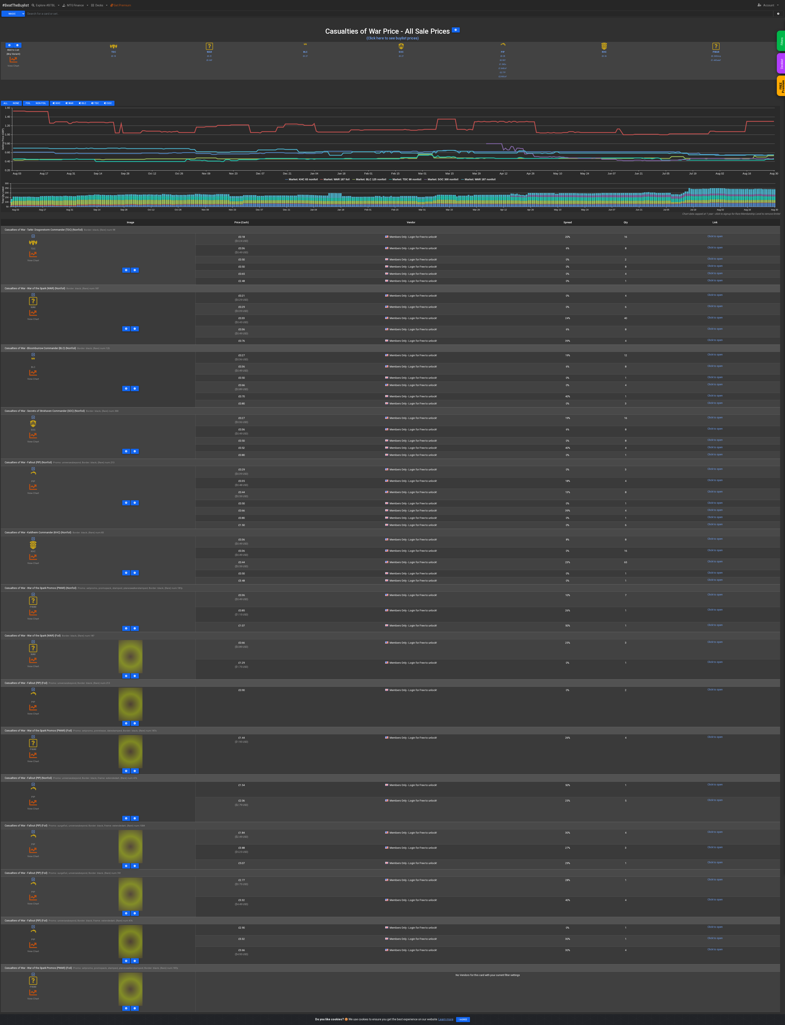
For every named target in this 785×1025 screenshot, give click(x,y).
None (16, 103)
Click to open (715, 236)
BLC (83, 103)
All (6, 103)
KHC (57, 103)
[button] (45, 5)
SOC (109, 103)
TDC (96, 103)
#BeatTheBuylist (15, 5)
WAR (70, 103)
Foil (28, 103)
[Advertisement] (390, 91)
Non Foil (41, 103)
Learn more (445, 1019)
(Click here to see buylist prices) (393, 38)
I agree (463, 1019)
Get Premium (122, 5)
